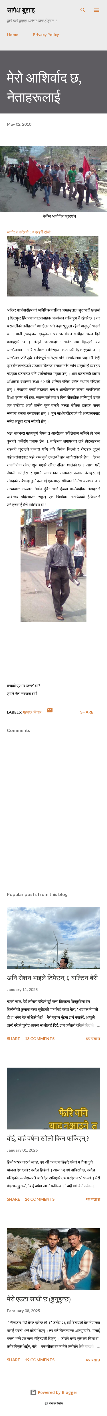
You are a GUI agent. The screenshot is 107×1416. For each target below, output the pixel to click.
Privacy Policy (46, 34)
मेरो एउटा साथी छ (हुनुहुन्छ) (39, 1299)
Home (12, 34)
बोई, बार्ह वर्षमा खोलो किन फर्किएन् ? (48, 1138)
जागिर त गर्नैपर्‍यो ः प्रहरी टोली (29, 232)
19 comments (39, 1359)
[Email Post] (49, 712)
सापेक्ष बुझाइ (21, 10)
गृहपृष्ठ (27, 712)
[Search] (83, 10)
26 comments (39, 1199)
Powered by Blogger (57, 1392)
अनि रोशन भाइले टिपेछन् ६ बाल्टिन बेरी (52, 977)
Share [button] (86, 712)
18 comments (39, 1038)
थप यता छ (93, 1038)
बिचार (37, 712)
